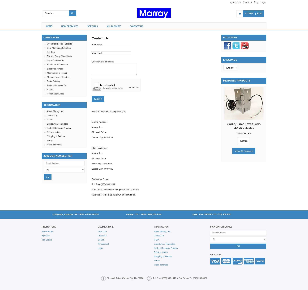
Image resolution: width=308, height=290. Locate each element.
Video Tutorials (54, 144)
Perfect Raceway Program (59, 128)
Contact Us (136, 26)
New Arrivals (47, 231)
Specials (92, 26)
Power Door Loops (55, 94)
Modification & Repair (57, 73)
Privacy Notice (54, 132)
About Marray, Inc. (55, 111)
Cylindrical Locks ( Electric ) (60, 44)
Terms (50, 140)
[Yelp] (245, 49)
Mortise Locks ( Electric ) (58, 77)
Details (244, 140)
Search (101, 240)
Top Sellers (47, 240)
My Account (235, 2)
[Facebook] (227, 49)
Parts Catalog (53, 81)
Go (72, 13)
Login (263, 2)
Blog (256, 2)
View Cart (102, 231)
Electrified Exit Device (57, 64)
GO (47, 177)
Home (49, 26)
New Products (69, 26)
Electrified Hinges (55, 69)
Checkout (247, 2)
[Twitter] (236, 49)
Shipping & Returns (56, 136)
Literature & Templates (57, 124)
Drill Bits (51, 52)
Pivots (50, 89)
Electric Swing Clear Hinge (59, 56)
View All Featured (244, 151)
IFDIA (49, 119)
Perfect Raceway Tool (57, 85)
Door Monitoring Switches (59, 48)
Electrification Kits (55, 60)
